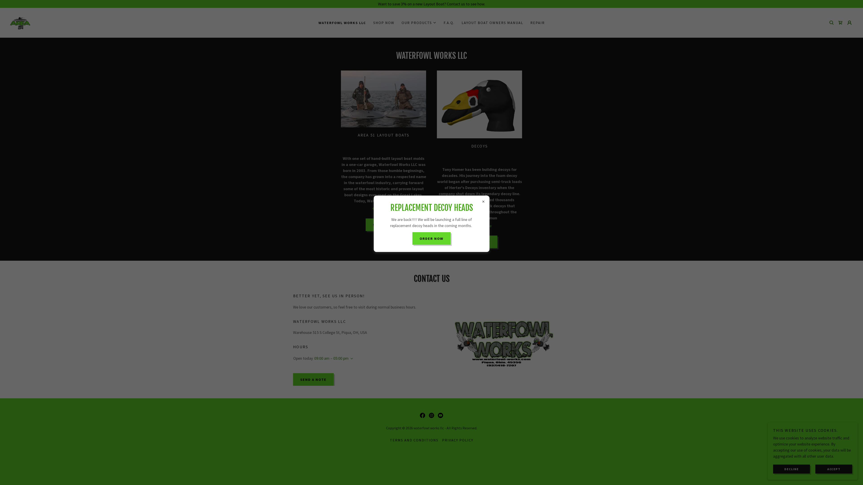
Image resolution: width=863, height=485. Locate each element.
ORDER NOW (431, 238)
